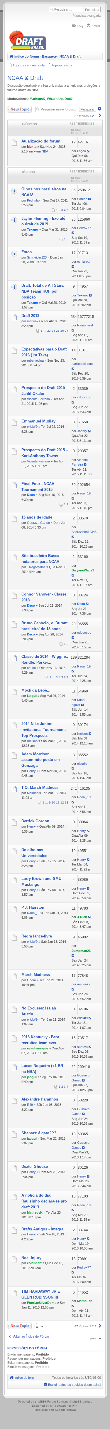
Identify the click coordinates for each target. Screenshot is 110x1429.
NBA (45, 151)
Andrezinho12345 (84, 532)
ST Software (58, 1405)
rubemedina (35, 360)
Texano (32, 229)
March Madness (35, 974)
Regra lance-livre (36, 936)
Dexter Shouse (34, 1166)
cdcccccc (84, 397)
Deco (31, 495)
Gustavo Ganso (38, 522)
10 (53, 802)
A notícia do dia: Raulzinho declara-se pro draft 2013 (44, 1201)
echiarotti (83, 261)
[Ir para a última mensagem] (89, 151)
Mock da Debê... (35, 690)
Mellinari (32, 793)
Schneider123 (37, 257)
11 (58, 802)
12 (62, 802)
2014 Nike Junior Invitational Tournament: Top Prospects (43, 730)
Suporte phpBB (65, 1409)
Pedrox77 (84, 228)
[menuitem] (77, 26)
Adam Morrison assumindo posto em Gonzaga (40, 760)
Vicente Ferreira (38, 399)
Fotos (26, 252)
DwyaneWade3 (83, 570)
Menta (31, 146)
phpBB (39, 1401)
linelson (32, 741)
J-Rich (82, 917)
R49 (30, 1104)
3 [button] (96, 116)
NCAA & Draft (25, 78)
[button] (100, 116)
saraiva (82, 1047)
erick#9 (32, 426)
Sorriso (82, 199)
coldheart (34, 1263)
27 (66, 330)
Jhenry (82, 431)
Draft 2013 (30, 315)
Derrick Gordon (35, 821)
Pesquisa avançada (86, 15)
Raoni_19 (84, 493)
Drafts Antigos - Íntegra (42, 1229)
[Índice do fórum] (52, 49)
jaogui (32, 695)
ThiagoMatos (36, 567)
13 (66, 802)
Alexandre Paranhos (39, 1099)
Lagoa (81, 151)
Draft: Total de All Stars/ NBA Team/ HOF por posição (43, 291)
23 (49, 330)
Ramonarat (85, 325)
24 (53, 330)
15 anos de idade (36, 517)
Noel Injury (31, 1258)
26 (62, 330)
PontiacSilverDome (41, 1302)
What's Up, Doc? (60, 98)
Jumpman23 (81, 950)
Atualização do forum (40, 141)
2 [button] (93, 116)
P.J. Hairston (32, 907)
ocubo (31, 668)
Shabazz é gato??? (38, 1133)
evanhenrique (37, 1048)
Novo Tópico (15, 108)
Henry (31, 771)
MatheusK (37, 98)
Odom (31, 980)
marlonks (33, 321)
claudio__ (84, 763)
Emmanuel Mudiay (38, 421)
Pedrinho (33, 200)
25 (58, 330)
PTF (74, 1405)
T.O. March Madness (39, 787)
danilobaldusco (82, 363)
